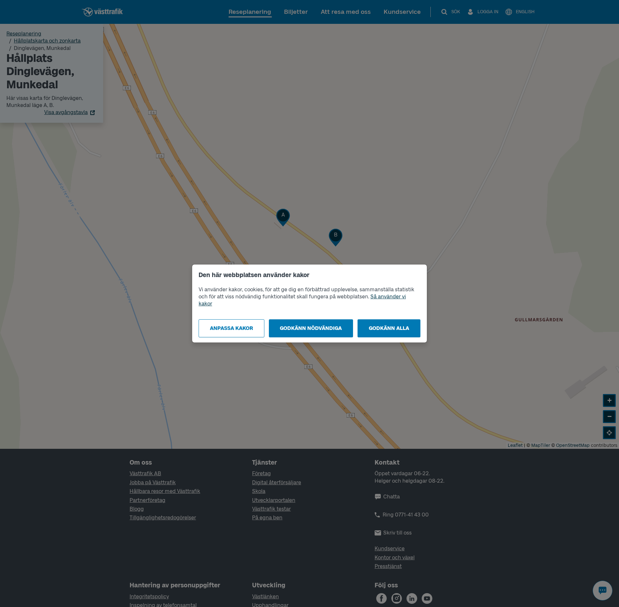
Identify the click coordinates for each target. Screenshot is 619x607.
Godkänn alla (389, 328)
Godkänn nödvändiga (311, 328)
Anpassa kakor (231, 328)
